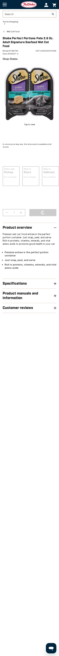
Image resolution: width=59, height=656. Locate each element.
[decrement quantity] (7, 212)
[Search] (52, 14)
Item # (9, 54)
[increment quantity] (21, 212)
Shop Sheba (10, 58)
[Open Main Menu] (5, 4)
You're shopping (10, 21)
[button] (46, 5)
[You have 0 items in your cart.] (54, 4)
